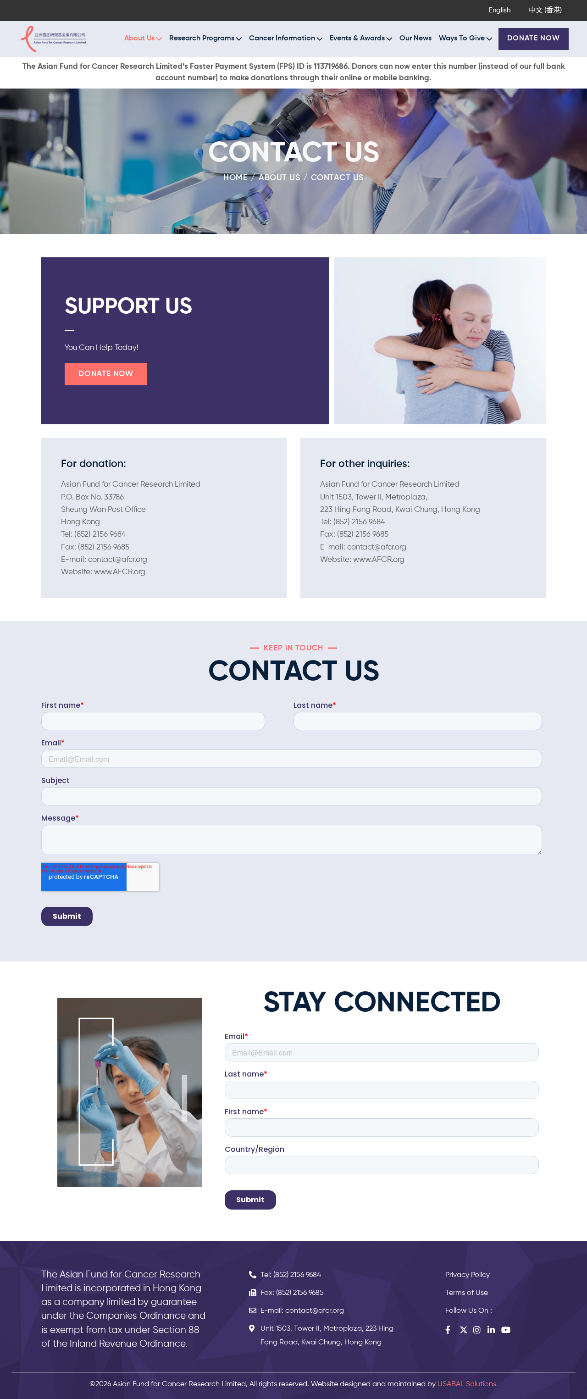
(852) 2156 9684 (100, 535)
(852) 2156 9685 (103, 547)
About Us (279, 178)
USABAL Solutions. (467, 1384)
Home (235, 178)
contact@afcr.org (117, 560)
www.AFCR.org (119, 572)
